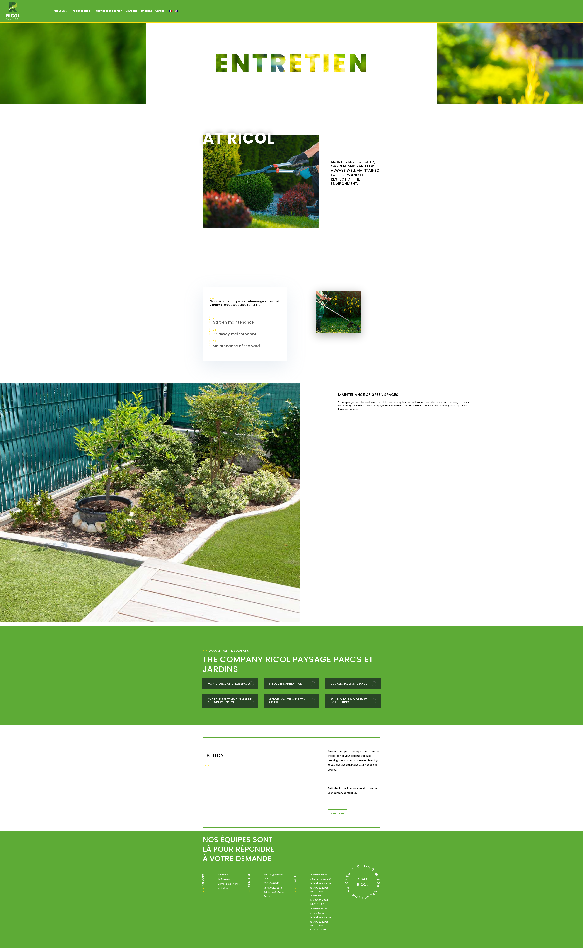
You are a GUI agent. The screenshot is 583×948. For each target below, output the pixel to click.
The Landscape (80, 10)
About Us (59, 10)
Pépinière (223, 874)
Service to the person (109, 10)
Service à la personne (229, 883)
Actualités (223, 888)
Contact (160, 10)
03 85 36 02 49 (271, 883)
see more (337, 813)
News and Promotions (138, 10)
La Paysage (224, 879)
